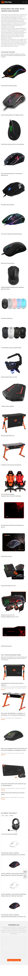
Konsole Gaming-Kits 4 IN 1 (8, 585)
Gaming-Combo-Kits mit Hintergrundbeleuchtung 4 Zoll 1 (10, 615)
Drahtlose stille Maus (6, 318)
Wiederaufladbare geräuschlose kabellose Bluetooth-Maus (12, 288)
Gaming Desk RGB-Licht (7, 435)
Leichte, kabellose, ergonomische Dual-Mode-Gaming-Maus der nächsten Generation (13, 895)
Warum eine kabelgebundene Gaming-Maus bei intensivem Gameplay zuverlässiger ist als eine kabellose (14, 749)
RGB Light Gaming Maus (7, 263)
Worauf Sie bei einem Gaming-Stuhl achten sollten (13, 793)
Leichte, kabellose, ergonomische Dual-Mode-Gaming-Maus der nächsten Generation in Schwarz (13, 874)
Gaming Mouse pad (6, 556)
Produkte (11, 815)
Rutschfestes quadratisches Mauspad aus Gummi (12, 526)
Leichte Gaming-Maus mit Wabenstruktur (12, 115)
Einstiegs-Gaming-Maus (7, 204)
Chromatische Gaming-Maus (9, 85)
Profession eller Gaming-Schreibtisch (11, 465)
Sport (3, 815)
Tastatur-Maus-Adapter (7, 406)
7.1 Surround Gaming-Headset (9, 834)
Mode (6, 815)
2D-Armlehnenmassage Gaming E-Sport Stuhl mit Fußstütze (11, 495)
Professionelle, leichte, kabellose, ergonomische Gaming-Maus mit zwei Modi (13, 853)
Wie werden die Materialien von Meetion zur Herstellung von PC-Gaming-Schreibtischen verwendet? (13, 714)
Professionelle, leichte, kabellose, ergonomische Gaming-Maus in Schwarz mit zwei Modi (13, 915)
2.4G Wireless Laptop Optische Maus (11, 347)
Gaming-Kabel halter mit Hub (9, 377)
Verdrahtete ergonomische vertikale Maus (12, 144)
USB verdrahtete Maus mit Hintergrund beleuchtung (11, 174)
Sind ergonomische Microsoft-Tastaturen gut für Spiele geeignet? (13, 784)
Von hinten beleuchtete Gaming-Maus (11, 234)
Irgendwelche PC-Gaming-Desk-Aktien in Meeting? (12, 684)
